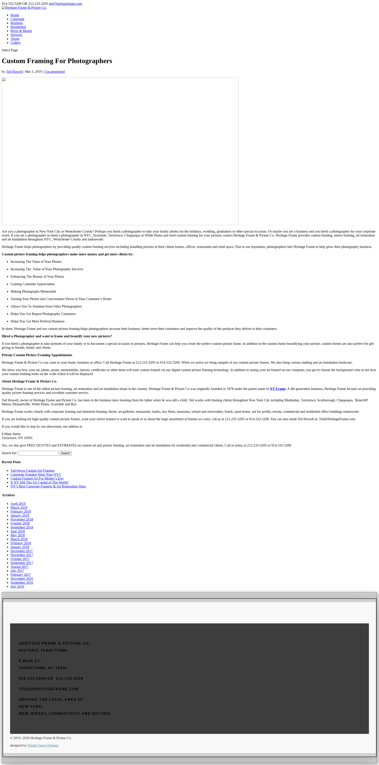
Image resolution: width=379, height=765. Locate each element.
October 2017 (20, 559)
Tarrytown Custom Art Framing (32, 470)
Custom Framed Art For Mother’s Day (37, 478)
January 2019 (20, 515)
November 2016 (22, 578)
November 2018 (22, 519)
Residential (18, 27)
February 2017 (21, 574)
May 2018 (18, 535)
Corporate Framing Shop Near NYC (36, 474)
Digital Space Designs (43, 745)
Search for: (9, 453)
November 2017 (22, 555)
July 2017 (17, 571)
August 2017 (20, 567)
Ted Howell (14, 71)
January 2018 (20, 547)
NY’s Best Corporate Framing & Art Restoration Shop (48, 486)
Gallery (16, 42)
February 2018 (21, 543)
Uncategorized (55, 71)
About (15, 39)
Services (16, 35)
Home (15, 15)
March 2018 (19, 539)
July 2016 (17, 586)
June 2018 (18, 531)
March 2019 (19, 507)
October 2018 (20, 523)
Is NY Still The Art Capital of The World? (40, 482)
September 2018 (22, 527)
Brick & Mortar (21, 31)
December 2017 (22, 551)
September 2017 (22, 563)
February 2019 (21, 511)
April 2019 (18, 503)
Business (17, 23)
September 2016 (22, 582)
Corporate (17, 19)
